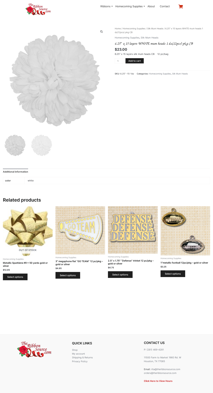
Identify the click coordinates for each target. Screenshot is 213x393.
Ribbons (105, 6)
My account (78, 353)
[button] (101, 31)
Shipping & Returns (82, 357)
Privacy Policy (80, 361)
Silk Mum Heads (155, 28)
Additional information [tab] (15, 171)
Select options (15, 276)
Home (118, 28)
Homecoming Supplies (129, 6)
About (151, 6)
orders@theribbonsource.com (160, 373)
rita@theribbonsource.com (165, 369)
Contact (165, 6)
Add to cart (134, 60)
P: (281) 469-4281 (154, 349)
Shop (75, 349)
